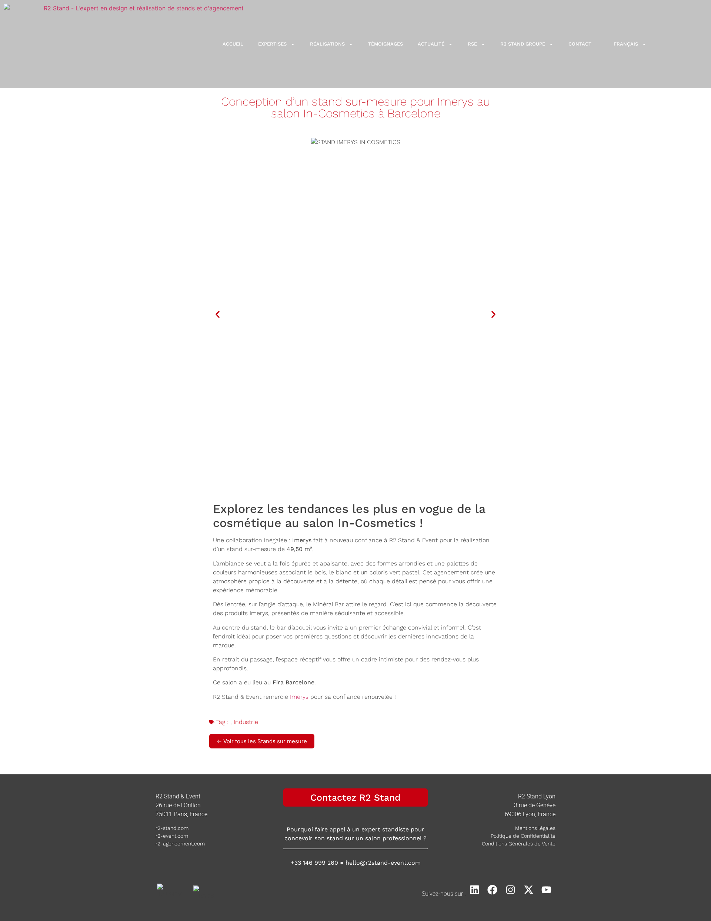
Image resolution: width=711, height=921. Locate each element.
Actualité (431, 44)
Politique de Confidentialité (523, 836)
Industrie (246, 721)
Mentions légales (535, 828)
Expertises (272, 44)
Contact (579, 44)
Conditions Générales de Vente (518, 844)
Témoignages (385, 44)
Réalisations (327, 44)
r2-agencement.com (180, 844)
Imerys (299, 696)
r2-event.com (172, 836)
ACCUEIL (233, 44)
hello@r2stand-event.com (383, 862)
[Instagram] (510, 890)
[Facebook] (493, 890)
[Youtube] (546, 890)
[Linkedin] (474, 890)
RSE (472, 44)
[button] (217, 314)
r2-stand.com (172, 828)
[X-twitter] (529, 890)
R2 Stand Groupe (522, 44)
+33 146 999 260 (314, 862)
